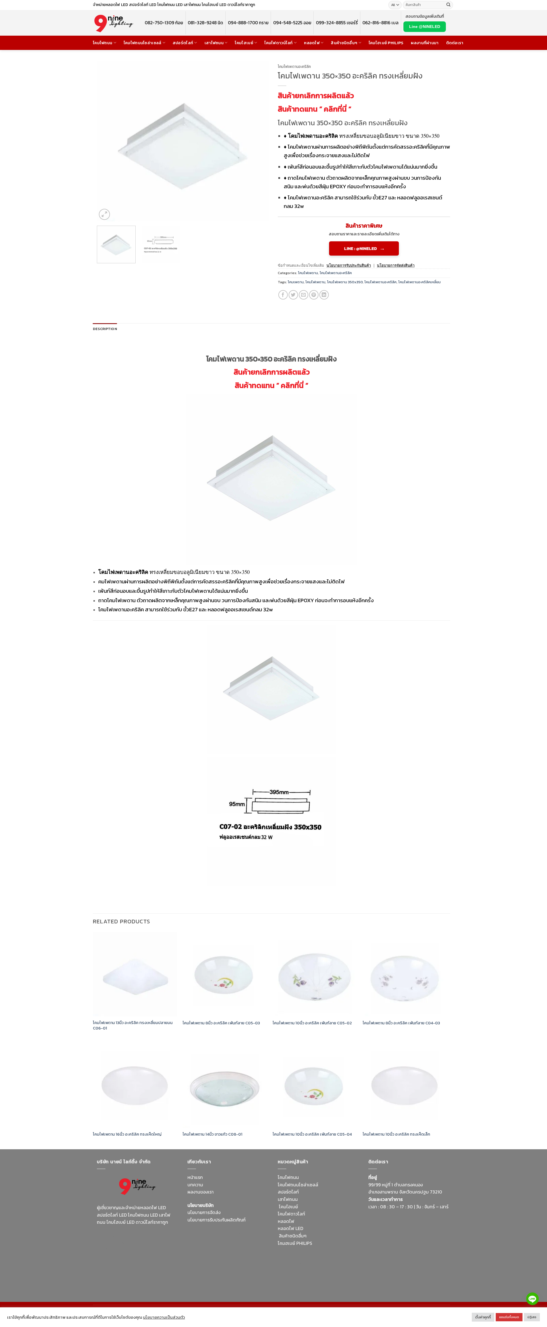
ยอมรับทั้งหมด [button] (509, 1317)
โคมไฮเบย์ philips (386, 43)
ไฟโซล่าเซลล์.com (229, 1247)
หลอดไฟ (312, 43)
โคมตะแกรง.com (232, 1262)
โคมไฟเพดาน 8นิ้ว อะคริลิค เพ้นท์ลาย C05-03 (221, 1023)
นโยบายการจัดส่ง (204, 1212)
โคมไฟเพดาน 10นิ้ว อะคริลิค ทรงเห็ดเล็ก (396, 1134)
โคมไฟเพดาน (308, 273)
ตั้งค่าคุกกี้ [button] (483, 1317)
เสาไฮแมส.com (238, 1240)
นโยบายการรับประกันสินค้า (348, 265)
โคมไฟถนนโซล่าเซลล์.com (134, 1261)
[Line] (532, 1298)
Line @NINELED (424, 26)
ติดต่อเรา (455, 43)
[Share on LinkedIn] (324, 295)
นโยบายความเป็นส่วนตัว (164, 1317)
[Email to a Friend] (303, 295)
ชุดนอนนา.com (382, 1285)
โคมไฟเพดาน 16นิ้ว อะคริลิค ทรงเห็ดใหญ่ (127, 1134)
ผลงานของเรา (200, 1191)
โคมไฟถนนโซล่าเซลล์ (143, 43)
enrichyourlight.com (119, 1242)
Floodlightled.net (407, 1270)
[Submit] (448, 5)
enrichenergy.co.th (425, 1278)
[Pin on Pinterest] (314, 295)
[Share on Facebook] (283, 295)
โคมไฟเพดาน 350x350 (345, 282)
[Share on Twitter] (293, 295)
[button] (104, 214)
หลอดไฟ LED (290, 1228)
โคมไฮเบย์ (244, 43)
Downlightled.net (205, 1240)
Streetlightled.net (386, 1278)
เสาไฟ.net (377, 1270)
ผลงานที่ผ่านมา (424, 43)
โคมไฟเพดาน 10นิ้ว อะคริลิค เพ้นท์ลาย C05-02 (312, 1023)
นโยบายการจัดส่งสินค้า (396, 265)
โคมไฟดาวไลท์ (291, 1213)
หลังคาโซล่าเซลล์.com (324, 1272)
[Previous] (107, 141)
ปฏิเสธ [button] (531, 1317)
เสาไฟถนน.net (201, 1262)
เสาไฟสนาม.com (330, 1250)
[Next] (259, 141)
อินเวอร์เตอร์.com (315, 1264)
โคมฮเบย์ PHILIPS (295, 1243)
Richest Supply (202, 1232)
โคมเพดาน (296, 282)
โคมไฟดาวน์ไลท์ (278, 43)
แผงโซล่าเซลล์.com (314, 1257)
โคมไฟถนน (102, 43)
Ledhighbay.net (235, 1232)
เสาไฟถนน (214, 43)
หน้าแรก (195, 1177)
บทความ (195, 1184)
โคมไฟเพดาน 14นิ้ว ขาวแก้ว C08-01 (212, 1134)
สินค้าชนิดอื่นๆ (344, 43)
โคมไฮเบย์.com (143, 1257)
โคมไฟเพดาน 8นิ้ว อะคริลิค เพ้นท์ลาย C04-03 (401, 1023)
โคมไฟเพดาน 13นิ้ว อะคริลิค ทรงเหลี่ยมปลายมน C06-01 (133, 1025)
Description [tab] (105, 328)
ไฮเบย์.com (230, 1254)
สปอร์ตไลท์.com (203, 1254)
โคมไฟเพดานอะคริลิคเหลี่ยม (419, 282)
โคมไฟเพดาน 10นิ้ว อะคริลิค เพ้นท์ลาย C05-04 (312, 1134)
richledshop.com (295, 1250)
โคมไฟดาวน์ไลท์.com (144, 1250)
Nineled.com (255, 1254)
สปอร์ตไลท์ (183, 43)
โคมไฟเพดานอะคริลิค (294, 66)
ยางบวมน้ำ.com (328, 1243)
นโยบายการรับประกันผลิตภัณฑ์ (216, 1219)
